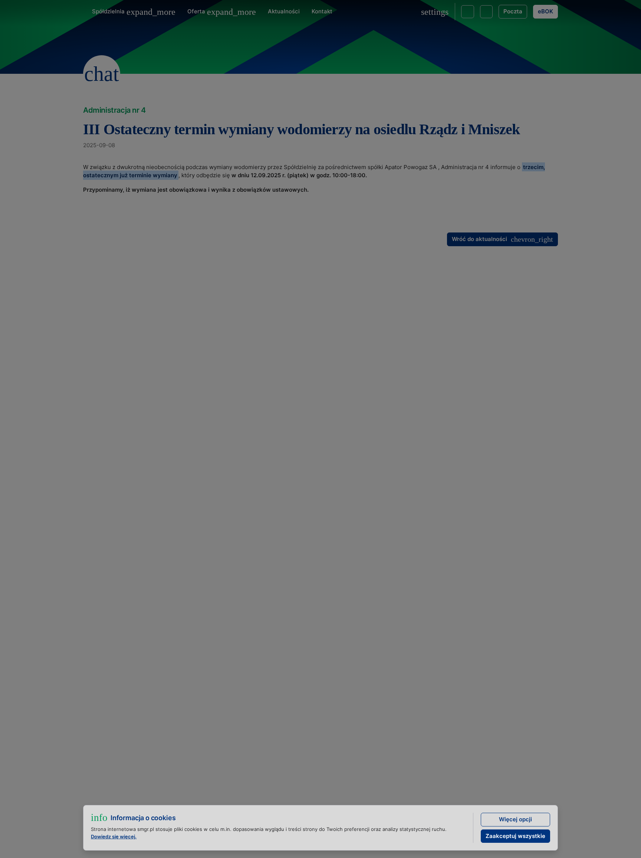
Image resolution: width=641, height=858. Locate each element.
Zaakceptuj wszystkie (515, 835)
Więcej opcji (515, 819)
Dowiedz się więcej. (114, 836)
